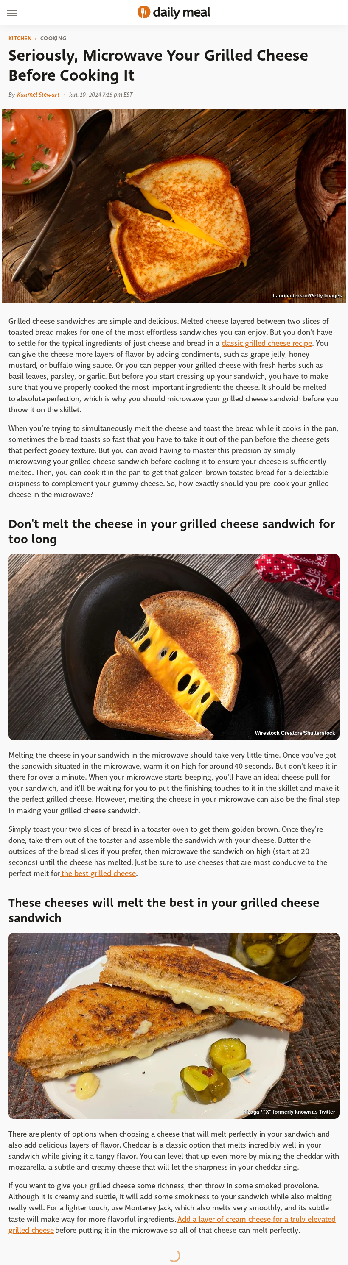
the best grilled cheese (98, 874)
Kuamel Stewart (38, 94)
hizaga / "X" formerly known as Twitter (289, 1112)
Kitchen (20, 39)
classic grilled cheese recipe (267, 343)
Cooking (53, 39)
